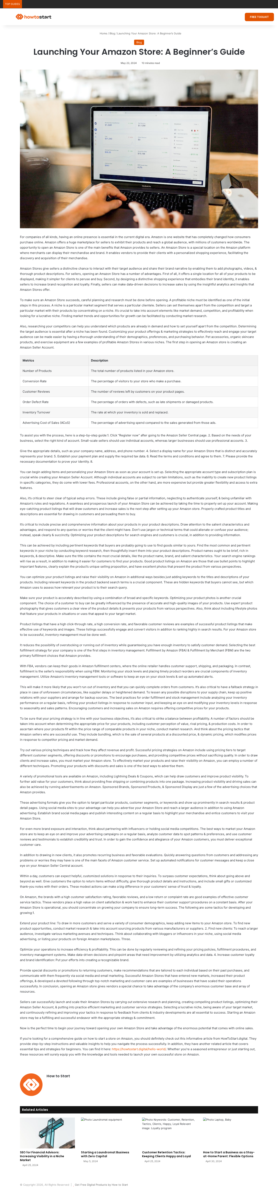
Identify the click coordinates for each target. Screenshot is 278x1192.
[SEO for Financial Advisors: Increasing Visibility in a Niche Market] (47, 1133)
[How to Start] (33, 17)
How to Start (58, 1075)
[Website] (49, 1083)
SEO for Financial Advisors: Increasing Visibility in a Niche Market (42, 1156)
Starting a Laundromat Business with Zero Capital (105, 1154)
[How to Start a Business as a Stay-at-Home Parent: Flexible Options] (230, 1133)
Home (103, 33)
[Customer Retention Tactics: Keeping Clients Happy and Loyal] (169, 1133)
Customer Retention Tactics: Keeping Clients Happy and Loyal (166, 1154)
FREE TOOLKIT (259, 17)
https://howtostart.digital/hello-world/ (139, 1049)
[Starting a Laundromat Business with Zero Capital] (108, 1133)
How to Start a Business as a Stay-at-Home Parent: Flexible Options (229, 1154)
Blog (112, 33)
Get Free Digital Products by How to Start (101, 1184)
